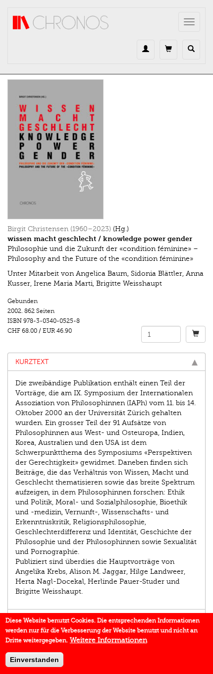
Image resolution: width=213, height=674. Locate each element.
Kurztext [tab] (32, 362)
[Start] (61, 22)
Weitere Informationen (108, 640)
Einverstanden (34, 660)
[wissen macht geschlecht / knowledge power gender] (106, 149)
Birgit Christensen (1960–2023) (59, 229)
